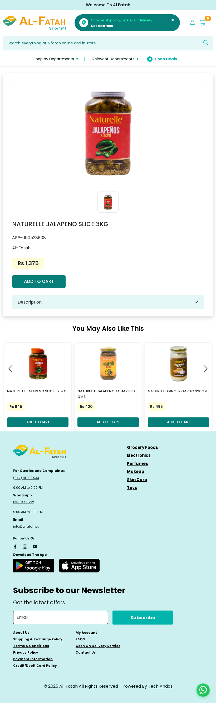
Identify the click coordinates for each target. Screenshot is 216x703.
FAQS (80, 639)
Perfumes (137, 463)
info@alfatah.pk (26, 526)
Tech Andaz (160, 686)
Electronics (139, 455)
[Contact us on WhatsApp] (203, 690)
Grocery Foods (142, 447)
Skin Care (137, 479)
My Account (86, 632)
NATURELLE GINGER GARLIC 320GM (178, 391)
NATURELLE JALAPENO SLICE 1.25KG (37, 391)
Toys (132, 487)
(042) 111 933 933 (26, 478)
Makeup (135, 471)
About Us (21, 632)
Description (30, 302)
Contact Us (86, 652)
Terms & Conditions (31, 646)
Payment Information (33, 659)
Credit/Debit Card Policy (35, 665)
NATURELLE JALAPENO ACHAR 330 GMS (106, 394)
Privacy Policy (25, 652)
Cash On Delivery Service (98, 646)
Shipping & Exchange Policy (37, 639)
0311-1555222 (23, 502)
